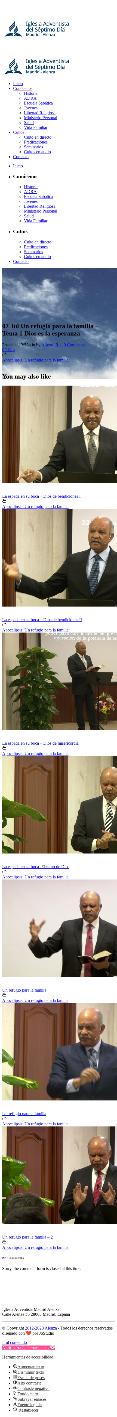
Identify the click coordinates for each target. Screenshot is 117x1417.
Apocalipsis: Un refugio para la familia (35, 360)
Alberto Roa (52, 345)
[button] (28, 1348)
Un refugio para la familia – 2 (27, 1237)
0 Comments (74, 345)
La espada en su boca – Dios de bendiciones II (42, 619)
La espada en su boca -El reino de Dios (35, 866)
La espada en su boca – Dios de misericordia (40, 743)
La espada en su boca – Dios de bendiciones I (41, 496)
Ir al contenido (14, 1342)
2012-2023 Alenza (41, 1328)
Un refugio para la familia (24, 990)
